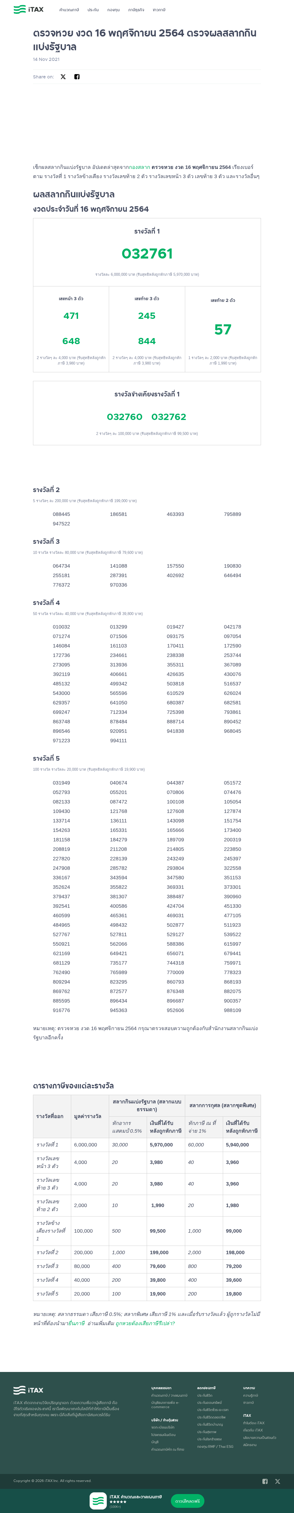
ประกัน (93, 9)
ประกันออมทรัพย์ (209, 1402)
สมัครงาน (249, 1444)
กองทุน (113, 9)
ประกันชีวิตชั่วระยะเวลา (213, 1409)
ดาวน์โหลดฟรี (187, 1501)
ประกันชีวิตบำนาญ (210, 1424)
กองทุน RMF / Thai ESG (215, 1446)
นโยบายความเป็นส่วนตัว (259, 1437)
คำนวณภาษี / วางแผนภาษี (169, 1395)
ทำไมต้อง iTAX (253, 1423)
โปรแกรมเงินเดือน (163, 1434)
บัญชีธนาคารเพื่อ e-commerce (165, 1404)
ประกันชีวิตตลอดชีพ (211, 1417)
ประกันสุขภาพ (206, 1431)
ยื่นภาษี (76, 1323)
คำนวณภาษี (69, 9)
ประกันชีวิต (204, 1395)
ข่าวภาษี (159, 9)
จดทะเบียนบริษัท (162, 1427)
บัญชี (154, 1441)
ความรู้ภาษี (250, 1395)
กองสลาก (139, 167)
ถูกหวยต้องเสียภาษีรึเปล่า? (145, 1323)
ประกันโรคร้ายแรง (209, 1439)
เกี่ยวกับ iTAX (253, 1430)
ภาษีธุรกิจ (136, 9)
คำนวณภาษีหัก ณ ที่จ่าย (167, 1449)
